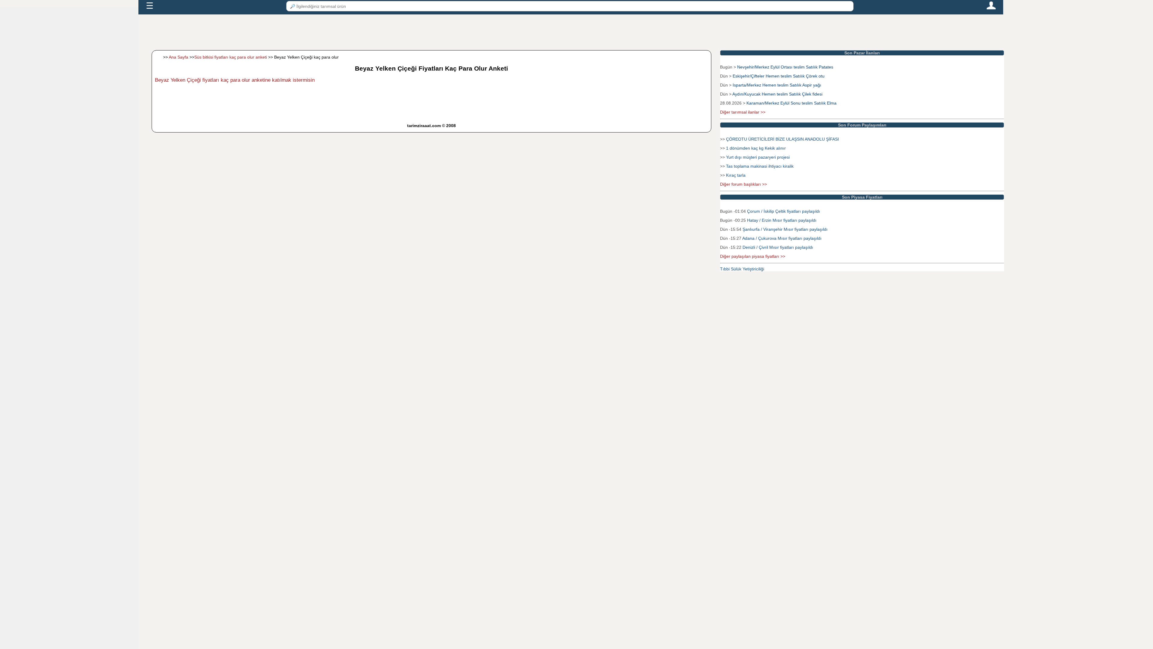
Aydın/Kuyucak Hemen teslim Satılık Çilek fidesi (777, 94)
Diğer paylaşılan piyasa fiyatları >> (752, 256)
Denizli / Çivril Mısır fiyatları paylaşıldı (778, 247)
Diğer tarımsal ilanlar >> (742, 112)
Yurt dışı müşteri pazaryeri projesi (758, 157)
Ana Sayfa (178, 57)
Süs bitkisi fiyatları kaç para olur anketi (230, 57)
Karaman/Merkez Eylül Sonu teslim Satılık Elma (791, 103)
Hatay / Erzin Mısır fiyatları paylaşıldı (781, 220)
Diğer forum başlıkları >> (743, 184)
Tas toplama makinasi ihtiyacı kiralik (760, 166)
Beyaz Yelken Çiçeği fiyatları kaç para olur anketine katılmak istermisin (235, 80)
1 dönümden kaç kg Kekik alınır (756, 148)
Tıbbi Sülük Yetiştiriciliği (742, 269)
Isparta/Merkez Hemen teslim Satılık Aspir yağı (777, 85)
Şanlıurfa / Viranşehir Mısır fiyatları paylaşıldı (785, 229)
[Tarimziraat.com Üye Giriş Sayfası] (991, 8)
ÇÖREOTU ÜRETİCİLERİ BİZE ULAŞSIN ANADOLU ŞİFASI (782, 139)
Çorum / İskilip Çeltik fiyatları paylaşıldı (783, 211)
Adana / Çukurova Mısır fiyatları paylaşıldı (782, 238)
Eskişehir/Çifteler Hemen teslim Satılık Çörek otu (779, 76)
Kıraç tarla (736, 175)
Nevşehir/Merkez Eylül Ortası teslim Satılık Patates (785, 67)
